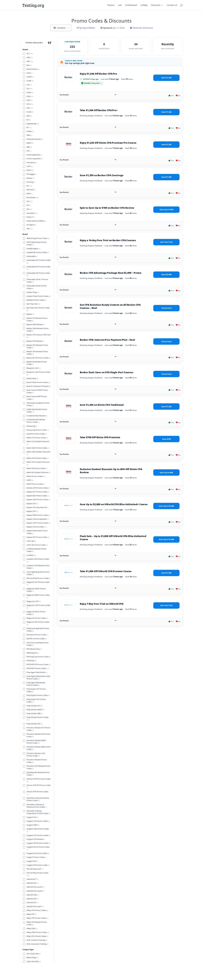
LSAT (30, 166)
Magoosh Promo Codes (37, 618)
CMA (30, 96)
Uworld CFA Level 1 (35, 906)
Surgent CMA (33, 825)
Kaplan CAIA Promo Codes (38, 499)
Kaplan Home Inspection (38, 519)
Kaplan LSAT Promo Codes (38, 523)
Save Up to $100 (166, 209)
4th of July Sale (33, 953)
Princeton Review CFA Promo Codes (38, 735)
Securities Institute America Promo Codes (38, 799)
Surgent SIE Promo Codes (38, 865)
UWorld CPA (33, 899)
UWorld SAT (32, 902)
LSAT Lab (31, 541)
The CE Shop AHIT (35, 869)
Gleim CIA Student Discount (38, 442)
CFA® (30, 81)
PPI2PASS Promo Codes (38, 668)
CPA (30, 104)
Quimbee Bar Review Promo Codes (38, 773)
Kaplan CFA (32, 503)
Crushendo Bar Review (37, 416)
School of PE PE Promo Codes (39, 786)
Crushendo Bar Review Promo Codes (36, 420)
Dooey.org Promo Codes (38, 430)
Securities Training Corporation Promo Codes (38, 812)
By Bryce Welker (87, 27)
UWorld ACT (32, 879)
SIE (29, 209)
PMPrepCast (33, 653)
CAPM (30, 77)
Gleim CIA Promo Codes (37, 437)
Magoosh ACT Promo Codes (38, 583)
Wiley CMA (32, 928)
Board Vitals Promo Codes (38, 382)
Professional (131, 5)
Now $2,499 (166, 274)
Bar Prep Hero (33, 304)
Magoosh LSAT (34, 601)
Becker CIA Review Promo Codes (37, 319)
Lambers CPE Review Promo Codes (38, 566)
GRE (29, 147)
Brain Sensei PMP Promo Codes (37, 397)
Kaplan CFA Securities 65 (37, 507)
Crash (30, 112)
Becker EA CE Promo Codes (39, 358)
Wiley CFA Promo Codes (37, 910)
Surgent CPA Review (36, 839)
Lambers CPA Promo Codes (38, 560)
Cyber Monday (34, 961)
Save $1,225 (166, 144)
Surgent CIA (32, 817)
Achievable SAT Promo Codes (38, 267)
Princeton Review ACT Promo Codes (38, 729)
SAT (29, 201)
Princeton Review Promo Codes (37, 761)
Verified (92, 83)
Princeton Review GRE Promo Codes (39, 748)
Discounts (155, 5)
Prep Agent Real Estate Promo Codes (36, 683)
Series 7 (31, 217)
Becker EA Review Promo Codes (37, 363)
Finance (110, 5)
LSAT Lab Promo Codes (37, 545)
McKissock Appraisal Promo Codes (38, 629)
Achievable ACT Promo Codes (39, 261)
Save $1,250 (166, 406)
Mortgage (32, 174)
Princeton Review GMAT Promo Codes (36, 741)
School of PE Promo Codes (37, 792)
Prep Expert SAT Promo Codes (36, 700)
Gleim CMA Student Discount (38, 453)
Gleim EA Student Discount (39, 472)
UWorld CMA (33, 895)
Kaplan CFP (32, 511)
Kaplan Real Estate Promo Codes (37, 532)
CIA (29, 88)
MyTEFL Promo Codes (37, 638)
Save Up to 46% (166, 472)
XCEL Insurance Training (37, 944)
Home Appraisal (34, 154)
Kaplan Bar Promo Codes (38, 496)
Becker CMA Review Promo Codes (38, 329)
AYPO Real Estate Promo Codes (37, 243)
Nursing (31, 182)
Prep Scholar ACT (35, 706)
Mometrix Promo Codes (37, 635)
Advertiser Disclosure (143, 27)
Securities (32, 213)
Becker (30, 314)
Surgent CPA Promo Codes (38, 835)
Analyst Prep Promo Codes (39, 296)
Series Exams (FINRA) (36, 221)
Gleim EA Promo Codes (37, 468)
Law (120, 5)
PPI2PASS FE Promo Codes (38, 664)
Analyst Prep (33, 292)
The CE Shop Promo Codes (37, 874)
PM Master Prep (34, 649)
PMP (29, 193)
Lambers (31, 555)
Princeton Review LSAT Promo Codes (36, 754)
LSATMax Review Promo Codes (36, 550)
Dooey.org (32, 426)
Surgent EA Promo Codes (38, 853)
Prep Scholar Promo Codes (37, 718)
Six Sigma (31, 224)
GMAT (30, 143)
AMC (29, 57)
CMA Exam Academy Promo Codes (38, 404)
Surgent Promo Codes (37, 857)
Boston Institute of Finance (39, 386)
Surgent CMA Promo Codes (38, 830)
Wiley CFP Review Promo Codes (37, 923)
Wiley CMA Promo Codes (38, 932)
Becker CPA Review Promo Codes (37, 346)
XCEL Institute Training (37, 940)
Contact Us (172, 5)
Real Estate (32, 197)
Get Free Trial (166, 242)
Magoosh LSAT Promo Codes (38, 606)
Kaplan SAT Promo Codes (38, 537)
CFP (29, 84)
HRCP (30, 480)
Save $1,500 (166, 573)
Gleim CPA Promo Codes (38, 458)
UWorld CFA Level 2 (35, 887)
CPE (30, 108)
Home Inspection (35, 158)
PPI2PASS (31, 660)
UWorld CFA (32, 883)
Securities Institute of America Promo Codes (37, 805)
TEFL (29, 228)
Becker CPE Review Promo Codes (37, 352)
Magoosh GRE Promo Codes (38, 596)
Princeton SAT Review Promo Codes (38, 767)
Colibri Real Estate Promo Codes (37, 410)
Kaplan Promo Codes (37, 527)
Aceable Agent (33, 248)
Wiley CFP (32, 914)
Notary (30, 178)
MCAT (30, 170)
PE (29, 186)
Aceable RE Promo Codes (38, 252)
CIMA (30, 92)
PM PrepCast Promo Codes (39, 657)
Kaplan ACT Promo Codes (38, 492)
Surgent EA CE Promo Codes (38, 848)
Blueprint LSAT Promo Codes (38, 373)
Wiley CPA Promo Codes (37, 936)
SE (29, 205)
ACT (30, 53)
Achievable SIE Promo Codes (38, 274)
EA (29, 119)
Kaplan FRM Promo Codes (38, 515)
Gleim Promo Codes (36, 476)
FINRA (30, 131)
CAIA (29, 73)
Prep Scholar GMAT (35, 709)
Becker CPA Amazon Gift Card (39, 336)
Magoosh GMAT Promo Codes (36, 589)
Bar (29, 65)
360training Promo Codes (38, 238)
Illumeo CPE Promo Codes (38, 488)
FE (29, 127)
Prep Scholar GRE (35, 713)
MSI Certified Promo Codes (39, 578)
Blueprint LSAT (34, 368)
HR (29, 151)
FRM (29, 135)
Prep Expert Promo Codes (38, 695)
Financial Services (35, 139)
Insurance (32, 162)
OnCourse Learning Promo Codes (37, 643)
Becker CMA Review (36, 324)
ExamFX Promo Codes (37, 434)
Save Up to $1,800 (166, 539)
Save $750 (166, 439)
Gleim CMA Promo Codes (38, 448)
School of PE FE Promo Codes (39, 780)
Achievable (32, 256)
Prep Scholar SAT (34, 724)
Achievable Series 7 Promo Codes (37, 280)
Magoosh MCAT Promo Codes (36, 612)
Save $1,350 (166, 177)
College (144, 5)
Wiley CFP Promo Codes (37, 918)
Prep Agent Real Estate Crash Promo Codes (38, 677)
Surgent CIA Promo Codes (38, 821)
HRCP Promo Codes (36, 484)
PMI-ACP (31, 189)
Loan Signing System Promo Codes (38, 573)
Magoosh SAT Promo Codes (38, 623)
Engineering (33, 123)
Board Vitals (32, 378)
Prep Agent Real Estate (37, 672)
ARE (30, 61)
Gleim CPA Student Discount (38, 463)
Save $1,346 (166, 77)
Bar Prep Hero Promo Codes (38, 309)
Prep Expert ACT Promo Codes (36, 690)
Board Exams (33, 69)
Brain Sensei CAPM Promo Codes (37, 391)
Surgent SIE (32, 861)
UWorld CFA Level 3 (35, 891)
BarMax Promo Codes (37, 300)
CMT (29, 100)
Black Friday (32, 957)
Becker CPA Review (35, 341)
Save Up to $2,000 (166, 506)
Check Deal (166, 308)
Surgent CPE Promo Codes (38, 843)
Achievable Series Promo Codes (37, 287)
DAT (29, 116)
